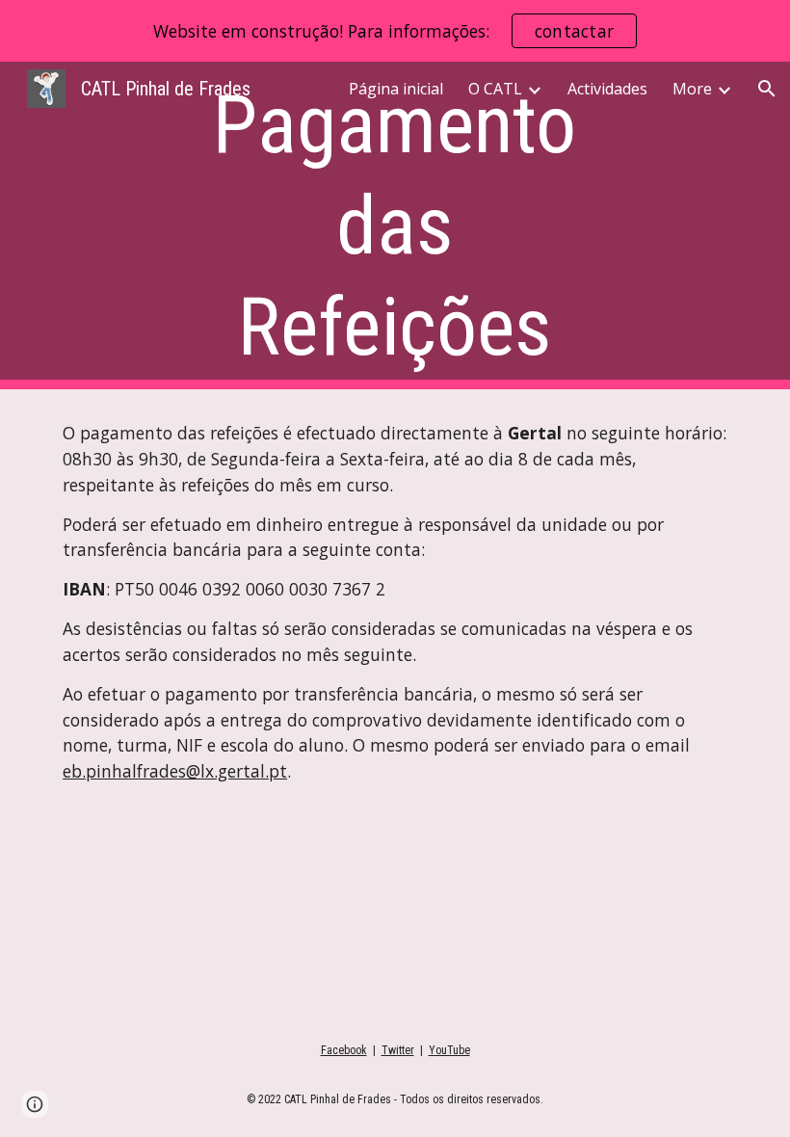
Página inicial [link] (396, 88)
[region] (395, 31)
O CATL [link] (495, 88)
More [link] (692, 88)
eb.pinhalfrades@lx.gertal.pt (175, 770)
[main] (395, 225)
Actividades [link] (607, 88)
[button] (767, 89)
